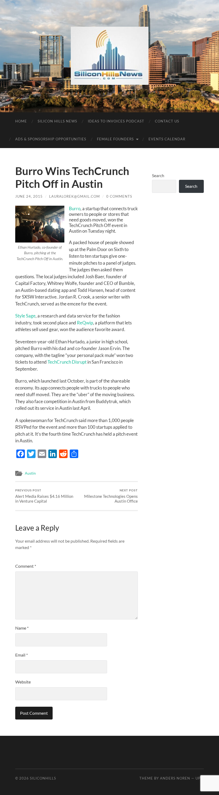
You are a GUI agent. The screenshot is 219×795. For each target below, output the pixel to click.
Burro (74, 208)
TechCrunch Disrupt (67, 362)
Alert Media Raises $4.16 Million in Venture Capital (44, 496)
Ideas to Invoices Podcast (116, 121)
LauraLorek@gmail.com (74, 196)
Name (22, 627)
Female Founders (115, 139)
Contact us (167, 121)
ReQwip (85, 322)
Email (21, 654)
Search (158, 175)
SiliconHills (43, 778)
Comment (25, 566)
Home (21, 121)
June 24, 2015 (29, 196)
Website (23, 681)
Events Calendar (166, 139)
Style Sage (25, 316)
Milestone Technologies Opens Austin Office (111, 496)
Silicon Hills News (57, 121)
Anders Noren (175, 778)
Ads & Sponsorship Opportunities (50, 139)
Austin (30, 473)
